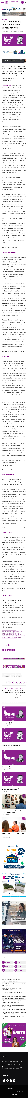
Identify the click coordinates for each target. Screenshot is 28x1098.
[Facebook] (4, 1080)
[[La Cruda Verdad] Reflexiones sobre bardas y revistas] (14, 40)
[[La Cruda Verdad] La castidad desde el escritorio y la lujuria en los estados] (14, 735)
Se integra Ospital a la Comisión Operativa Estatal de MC (13, 834)
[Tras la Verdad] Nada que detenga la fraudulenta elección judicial (7, 692)
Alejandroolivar (6, 674)
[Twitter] (7, 1080)
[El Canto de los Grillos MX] (14, 2)
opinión (13, 676)
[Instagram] (11, 1080)
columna (18, 674)
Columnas (4, 19)
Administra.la (12, 1092)
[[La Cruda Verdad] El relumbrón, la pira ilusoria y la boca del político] (14, 779)
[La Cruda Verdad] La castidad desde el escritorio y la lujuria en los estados (12, 745)
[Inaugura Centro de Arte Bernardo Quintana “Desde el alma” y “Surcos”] (14, 801)
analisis (12, 674)
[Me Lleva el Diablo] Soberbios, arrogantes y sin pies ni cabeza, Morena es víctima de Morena (20, 694)
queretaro (18, 676)
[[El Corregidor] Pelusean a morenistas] (14, 757)
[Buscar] (26, 2)
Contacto (14, 1094)
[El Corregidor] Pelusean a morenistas (12, 767)
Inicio (5, 1092)
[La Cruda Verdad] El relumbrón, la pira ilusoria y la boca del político (12, 789)
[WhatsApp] (14, 1080)
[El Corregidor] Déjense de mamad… (11, 723)
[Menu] (2, 2)
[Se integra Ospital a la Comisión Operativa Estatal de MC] (14, 824)
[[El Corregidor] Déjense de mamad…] (14, 713)
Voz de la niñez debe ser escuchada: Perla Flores (13, 1009)
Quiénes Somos (21, 1092)
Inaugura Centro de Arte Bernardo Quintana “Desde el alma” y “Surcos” (13, 811)
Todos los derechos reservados (18, 1088)
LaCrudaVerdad (6, 676)
